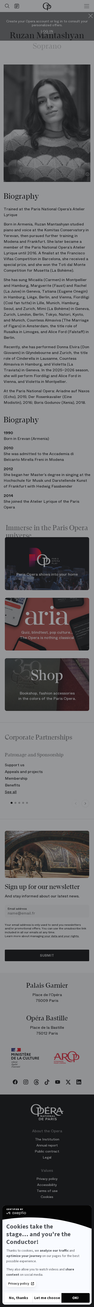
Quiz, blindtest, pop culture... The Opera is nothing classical (47, 635)
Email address (17, 909)
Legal (47, 1157)
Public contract (47, 1151)
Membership (16, 778)
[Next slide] (85, 803)
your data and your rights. (61, 936)
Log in (47, 31)
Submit (47, 955)
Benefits (12, 785)
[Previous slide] (76, 803)
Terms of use (47, 1190)
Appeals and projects (24, 771)
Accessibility (47, 1184)
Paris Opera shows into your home (47, 574)
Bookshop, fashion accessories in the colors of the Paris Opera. (47, 696)
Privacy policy (18, 1283)
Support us (14, 765)
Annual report (47, 1145)
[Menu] (86, 6)
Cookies (47, 1196)
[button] (12, 803)
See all (11, 792)
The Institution (47, 1139)
